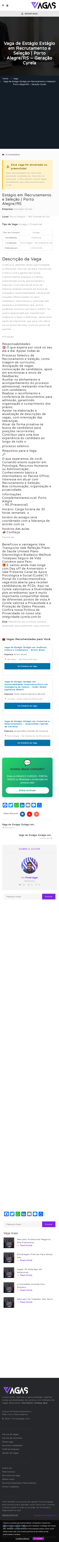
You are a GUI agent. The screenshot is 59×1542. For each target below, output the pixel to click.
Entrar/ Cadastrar (10, 1486)
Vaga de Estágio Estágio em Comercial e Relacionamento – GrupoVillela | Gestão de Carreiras (27, 724)
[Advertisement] (29, 117)
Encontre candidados (12, 1445)
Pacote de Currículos (12, 1438)
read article (25, 1245)
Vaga (15, 78)
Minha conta (8, 1479)
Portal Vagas (31, 877)
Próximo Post (45, 838)
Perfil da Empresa (10, 1449)
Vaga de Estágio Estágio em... (19, 824)
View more (25, 1534)
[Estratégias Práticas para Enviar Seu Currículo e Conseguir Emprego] (9, 1257)
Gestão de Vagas (10, 1453)
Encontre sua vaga (11, 1475)
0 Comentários (13, 154)
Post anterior (9, 828)
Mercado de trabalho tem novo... (36, 1299)
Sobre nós (7, 1468)
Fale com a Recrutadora (15, 1414)
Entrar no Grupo (27, 790)
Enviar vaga (31, 14)
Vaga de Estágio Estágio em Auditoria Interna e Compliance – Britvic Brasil (25, 648)
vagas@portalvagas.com (45, 1515)
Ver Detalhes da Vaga (27, 666)
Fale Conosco (8, 1472)
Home (5, 78)
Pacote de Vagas (10, 1434)
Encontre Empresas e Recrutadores (19, 1483)
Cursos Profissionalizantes (16, 1411)
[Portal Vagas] (43, 5)
